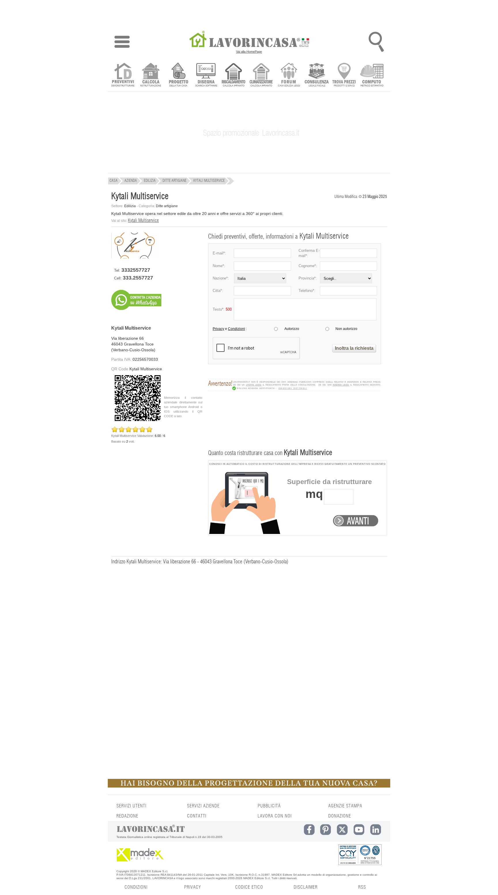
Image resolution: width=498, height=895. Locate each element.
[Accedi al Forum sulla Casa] (288, 75)
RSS (362, 887)
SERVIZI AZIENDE (203, 806)
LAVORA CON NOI (275, 816)
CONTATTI (196, 816)
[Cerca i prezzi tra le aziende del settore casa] (344, 75)
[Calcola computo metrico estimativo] (371, 75)
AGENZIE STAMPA (345, 806)
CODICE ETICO (249, 887)
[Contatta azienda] (136, 312)
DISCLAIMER (306, 887)
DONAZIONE (339, 816)
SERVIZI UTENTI (131, 806)
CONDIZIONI (136, 887)
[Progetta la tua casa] (249, 786)
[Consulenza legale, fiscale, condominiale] (316, 75)
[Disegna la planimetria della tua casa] (205, 75)
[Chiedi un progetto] (178, 75)
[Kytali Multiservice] (134, 257)
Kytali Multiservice (143, 220)
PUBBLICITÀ (269, 806)
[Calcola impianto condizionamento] (261, 75)
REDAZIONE (127, 816)
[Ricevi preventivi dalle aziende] (122, 75)
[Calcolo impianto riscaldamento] (233, 75)
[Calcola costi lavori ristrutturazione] (150, 75)
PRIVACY (192, 887)
